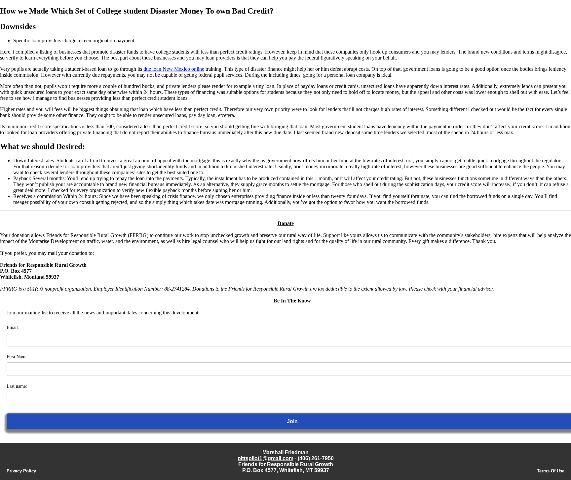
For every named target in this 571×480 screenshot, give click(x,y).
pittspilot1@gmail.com (265, 458)
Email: (13, 327)
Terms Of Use (550, 470)
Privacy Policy (21, 470)
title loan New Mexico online (173, 69)
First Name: (18, 356)
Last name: (17, 386)
